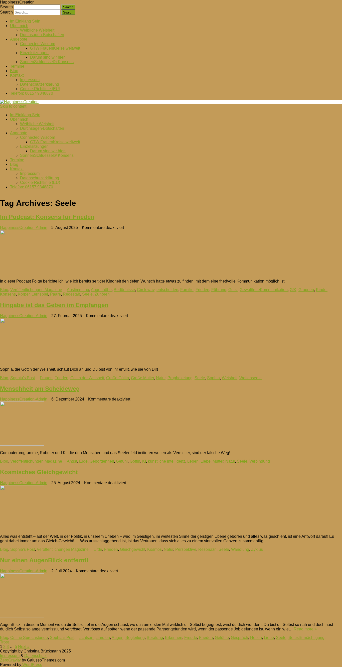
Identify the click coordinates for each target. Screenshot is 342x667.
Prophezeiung (180, 378)
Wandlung (240, 549)
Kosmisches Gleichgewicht (39, 472)
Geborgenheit (102, 461)
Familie (187, 290)
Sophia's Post (22, 378)
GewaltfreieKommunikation (264, 290)
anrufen (103, 637)
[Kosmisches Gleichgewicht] (167, 507)
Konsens (8, 294)
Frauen (46, 378)
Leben (193, 461)
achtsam (86, 637)
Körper (24, 294)
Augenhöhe (101, 290)
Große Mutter (142, 378)
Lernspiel (40, 294)
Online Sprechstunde (29, 637)
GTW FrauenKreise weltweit (55, 48)
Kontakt (17, 75)
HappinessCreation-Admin (23, 227)
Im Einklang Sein (25, 21)
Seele (87, 294)
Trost (4, 642)
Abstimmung (78, 290)
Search (6, 7)
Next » (24, 646)
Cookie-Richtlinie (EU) (40, 89)
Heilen (256, 637)
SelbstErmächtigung (306, 637)
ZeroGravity (10, 660)
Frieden (202, 290)
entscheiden (167, 290)
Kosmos (154, 549)
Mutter (218, 461)
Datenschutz (35, 655)
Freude (190, 637)
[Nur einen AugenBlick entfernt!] (167, 595)
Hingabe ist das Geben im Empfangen (54, 305)
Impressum (30, 80)
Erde (83, 461)
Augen (117, 637)
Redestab (71, 294)
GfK (293, 290)
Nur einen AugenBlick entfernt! (44, 560)
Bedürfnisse (124, 290)
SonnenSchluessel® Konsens (47, 62)
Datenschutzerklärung (39, 84)
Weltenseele (250, 378)
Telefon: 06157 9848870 (31, 93)
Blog (14, 71)
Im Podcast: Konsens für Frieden (47, 216)
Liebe (206, 461)
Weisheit (229, 378)
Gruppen (306, 290)
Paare (55, 294)
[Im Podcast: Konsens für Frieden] (167, 252)
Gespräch (239, 637)
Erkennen (173, 637)
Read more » (305, 629)
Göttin (135, 461)
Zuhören (102, 294)
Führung (218, 290)
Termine (17, 66)
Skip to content (13, 106)
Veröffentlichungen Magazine (36, 290)
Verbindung (259, 461)
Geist (233, 290)
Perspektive (185, 549)
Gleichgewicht (132, 549)
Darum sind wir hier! (48, 57)
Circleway (145, 290)
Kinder (321, 290)
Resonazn (207, 549)
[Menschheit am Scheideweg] (167, 424)
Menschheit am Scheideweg (40, 388)
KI (144, 461)
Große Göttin (117, 378)
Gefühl (122, 461)
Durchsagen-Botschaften (42, 35)
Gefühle (222, 637)
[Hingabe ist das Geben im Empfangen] (167, 340)
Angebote (18, 39)
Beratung (155, 637)
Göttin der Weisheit (87, 378)
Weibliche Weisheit (37, 30)
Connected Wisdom (37, 44)
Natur (160, 378)
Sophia (213, 378)
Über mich (19, 26)
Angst (72, 461)
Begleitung (135, 637)
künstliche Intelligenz (166, 461)
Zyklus (257, 549)
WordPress (31, 664)
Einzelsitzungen (34, 53)
